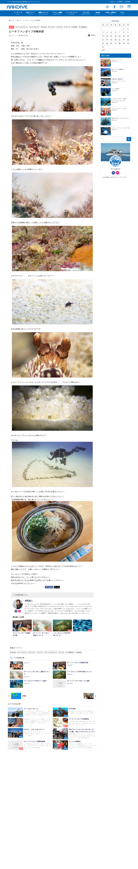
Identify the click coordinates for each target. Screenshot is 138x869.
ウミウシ (52, 27)
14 (120, 36)
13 (115, 36)
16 (128, 36)
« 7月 (103, 50)
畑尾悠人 (93, 35)
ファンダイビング (22, 27)
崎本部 (75, 27)
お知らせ (112, 1)
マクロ (60, 27)
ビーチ (68, 27)
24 (103, 43)
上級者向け (84, 27)
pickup (44, 27)
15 (124, 36)
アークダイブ (35, 27)
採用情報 (120, 1)
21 (120, 39)
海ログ (12, 27)
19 (111, 39)
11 (107, 36)
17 (103, 39)
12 (111, 36)
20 (115, 39)
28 (120, 43)
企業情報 (127, 1)
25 (107, 43)
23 (128, 39)
